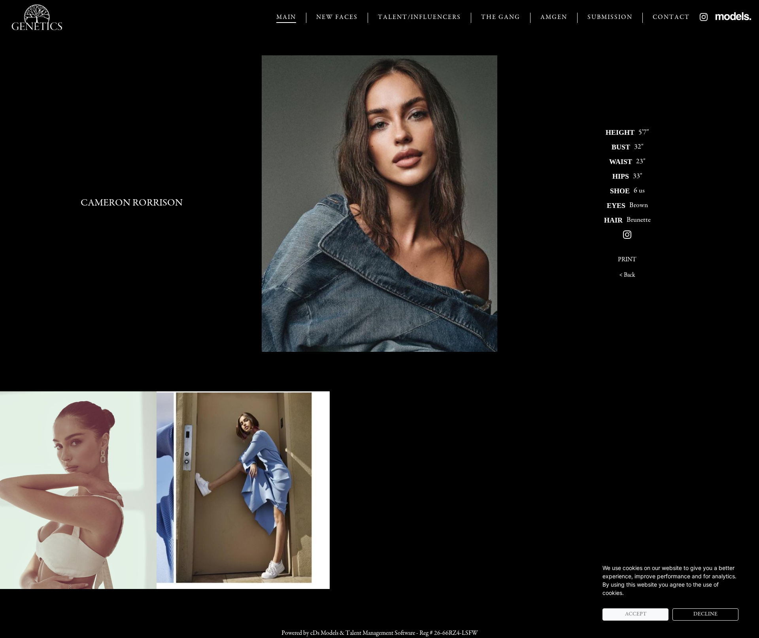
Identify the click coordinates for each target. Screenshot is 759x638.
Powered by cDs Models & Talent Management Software (348, 633)
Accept (635, 614)
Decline (705, 614)
